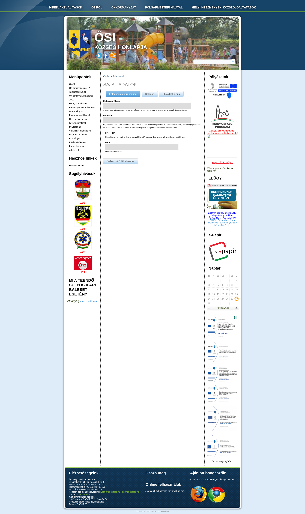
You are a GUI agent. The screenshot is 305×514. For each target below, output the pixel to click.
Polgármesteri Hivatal (164, 7)
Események (74, 138)
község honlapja (120, 40)
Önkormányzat (123, 7)
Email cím (109, 115)
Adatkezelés (75, 150)
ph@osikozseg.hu (130, 492)
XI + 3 (108, 142)
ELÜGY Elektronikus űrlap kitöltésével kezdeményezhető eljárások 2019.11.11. (222, 222)
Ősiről (96, 7)
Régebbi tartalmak (78, 134)
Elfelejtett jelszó (171, 93)
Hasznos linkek (76, 165)
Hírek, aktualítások (78, 103)
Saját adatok (118, 76)
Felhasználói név (112, 101)
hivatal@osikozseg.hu (109, 492)
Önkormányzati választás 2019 (81, 98)
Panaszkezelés (76, 146)
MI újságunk (75, 127)
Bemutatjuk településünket (82, 107)
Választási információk (80, 131)
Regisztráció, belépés (222, 162)
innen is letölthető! (88, 301)
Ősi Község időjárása (222, 461)
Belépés (149, 93)
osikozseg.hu (83, 494)
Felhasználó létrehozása (124, 93)
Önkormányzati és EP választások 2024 (79, 90)
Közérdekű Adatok (78, 142)
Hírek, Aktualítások (65, 7)
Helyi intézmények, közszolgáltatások (224, 7)
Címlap (106, 76)
